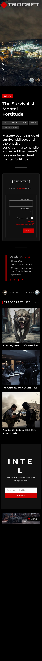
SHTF (5, 122)
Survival (7, 96)
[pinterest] (3, 64)
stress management (19, 122)
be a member (20, 188)
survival (33, 122)
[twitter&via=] (3, 69)
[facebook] (3, 74)
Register (30, 222)
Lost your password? (25, 224)
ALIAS (26, 256)
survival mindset (11, 127)
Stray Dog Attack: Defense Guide (20, 345)
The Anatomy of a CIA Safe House (20, 388)
